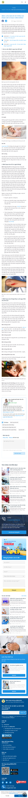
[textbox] (14, 576)
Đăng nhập (5, 437)
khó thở (19, 206)
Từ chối (7, 795)
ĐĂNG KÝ (22, 712)
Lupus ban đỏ (5, 146)
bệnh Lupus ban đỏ (14, 422)
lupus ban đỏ (21, 429)
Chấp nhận (20, 795)
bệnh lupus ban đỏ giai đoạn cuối (9, 427)
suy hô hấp (11, 221)
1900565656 (6, 724)
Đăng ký (11, 437)
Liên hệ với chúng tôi (14, 532)
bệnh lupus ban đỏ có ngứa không (9, 429)
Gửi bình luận (18, 453)
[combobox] (14, 576)
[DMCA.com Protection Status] (7, 736)
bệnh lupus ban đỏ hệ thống (8, 424)
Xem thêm (24, 595)
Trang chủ (3, 9)
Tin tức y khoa (8, 9)
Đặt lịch (14, 675)
